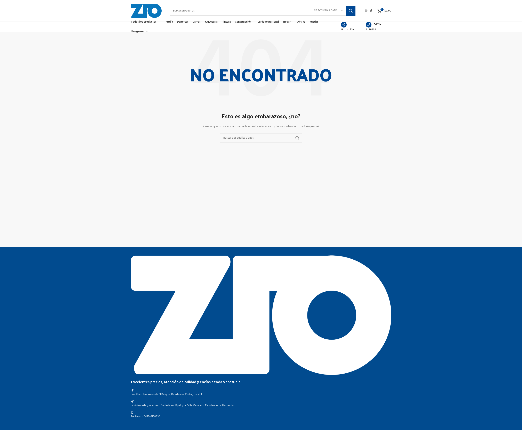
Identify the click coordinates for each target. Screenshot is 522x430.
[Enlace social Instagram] (366, 11)
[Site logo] (146, 10)
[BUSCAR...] (350, 11)
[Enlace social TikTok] (371, 11)
